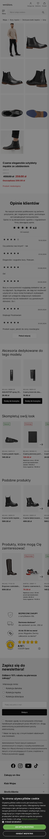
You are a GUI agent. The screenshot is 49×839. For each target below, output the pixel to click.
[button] (24, 821)
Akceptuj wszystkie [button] (24, 827)
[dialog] (24, 419)
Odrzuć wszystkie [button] (24, 833)
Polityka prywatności (30, 819)
